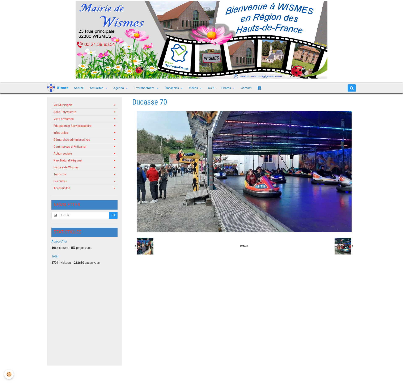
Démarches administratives (72, 139)
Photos (226, 88)
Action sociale (63, 153)
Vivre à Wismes (64, 119)
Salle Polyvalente (65, 112)
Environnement (144, 88)
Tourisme (60, 174)
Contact (246, 88)
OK (113, 215)
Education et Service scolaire (73, 125)
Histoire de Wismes (66, 167)
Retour (244, 246)
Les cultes (60, 181)
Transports (171, 88)
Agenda (118, 88)
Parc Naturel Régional (68, 160)
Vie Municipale (63, 105)
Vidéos (194, 88)
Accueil (79, 88)
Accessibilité (62, 188)
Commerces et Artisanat (70, 146)
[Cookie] (9, 374)
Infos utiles (61, 132)
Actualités (97, 88)
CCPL (211, 88)
